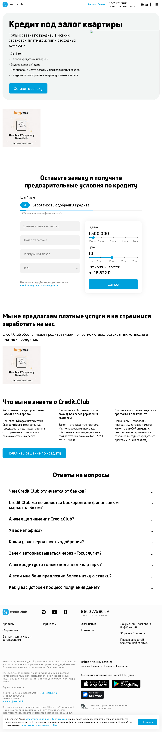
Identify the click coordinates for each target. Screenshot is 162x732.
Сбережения (10, 630)
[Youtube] (54, 612)
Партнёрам (49, 624)
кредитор (123, 666)
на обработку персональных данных (39, 285)
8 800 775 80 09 (118, 3)
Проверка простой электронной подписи (134, 641)
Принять (147, 722)
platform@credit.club (13, 701)
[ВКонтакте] (44, 612)
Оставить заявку (28, 88)
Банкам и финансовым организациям (17, 638)
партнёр (110, 666)
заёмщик (85, 666)
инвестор (98, 666)
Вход (144, 4)
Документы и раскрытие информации (136, 625)
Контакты (87, 630)
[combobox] (50, 226)
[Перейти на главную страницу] (13, 4)
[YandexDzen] (65, 612)
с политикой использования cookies (38, 725)
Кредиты (8, 624)
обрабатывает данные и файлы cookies (46, 718)
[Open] (77, 268)
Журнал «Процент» (132, 633)
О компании (88, 624)
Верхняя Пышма (96, 4)
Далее (113, 284)
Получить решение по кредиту (34, 453)
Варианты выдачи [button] (12, 687)
